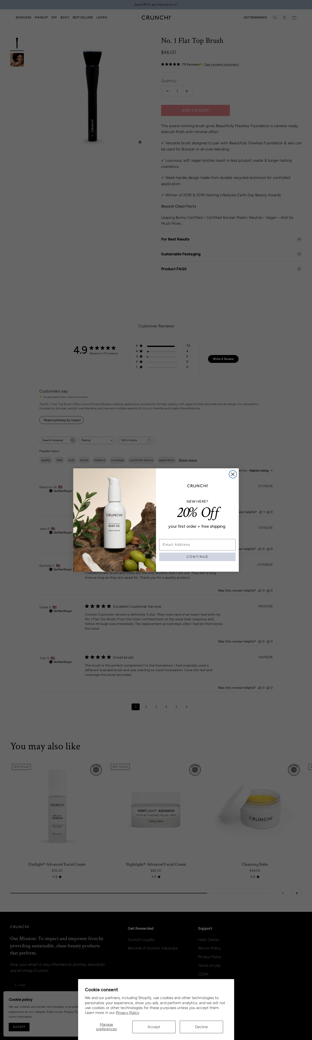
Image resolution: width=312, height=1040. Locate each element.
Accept (154, 1027)
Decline (201, 1027)
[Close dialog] (233, 474)
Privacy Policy (127, 1012)
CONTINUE (197, 557)
